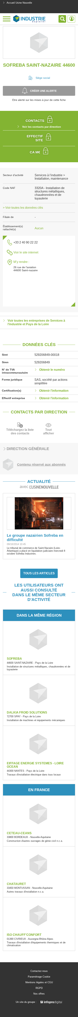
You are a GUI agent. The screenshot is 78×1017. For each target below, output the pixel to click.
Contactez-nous (39, 971)
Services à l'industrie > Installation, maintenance (51, 177)
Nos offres (39, 993)
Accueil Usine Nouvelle (19, 2)
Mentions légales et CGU (39, 982)
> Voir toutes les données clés (23, 207)
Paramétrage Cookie (39, 976)
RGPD (39, 988)
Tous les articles (39, 573)
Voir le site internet (25, 252)
